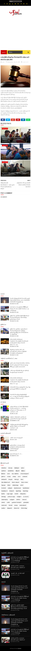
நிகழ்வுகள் (12, 490)
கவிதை (14, 476)
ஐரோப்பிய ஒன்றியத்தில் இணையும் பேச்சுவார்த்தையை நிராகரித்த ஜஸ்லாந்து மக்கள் (19, 317)
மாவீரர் (8, 502)
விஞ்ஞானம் (9, 508)
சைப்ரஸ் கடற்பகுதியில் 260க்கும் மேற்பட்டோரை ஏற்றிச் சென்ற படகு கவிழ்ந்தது (19, 308)
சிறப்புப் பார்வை (24, 482)
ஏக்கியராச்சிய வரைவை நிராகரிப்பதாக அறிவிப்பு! (13, 138)
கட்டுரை (9, 476)
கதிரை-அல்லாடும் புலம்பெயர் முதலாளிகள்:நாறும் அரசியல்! (18, 417)
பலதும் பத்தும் (10, 493)
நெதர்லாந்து (25, 490)
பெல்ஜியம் (19, 496)
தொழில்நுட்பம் (4, 490)
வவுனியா (3, 508)
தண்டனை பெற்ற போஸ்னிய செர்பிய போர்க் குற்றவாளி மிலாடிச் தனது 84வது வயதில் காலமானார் (20, 364)
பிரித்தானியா (23, 493)
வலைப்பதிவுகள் (23, 505)
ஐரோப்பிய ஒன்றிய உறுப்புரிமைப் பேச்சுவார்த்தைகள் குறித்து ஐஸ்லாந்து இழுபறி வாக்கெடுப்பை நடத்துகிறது (19, 331)
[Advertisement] (15, 32)
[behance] (18, 3)
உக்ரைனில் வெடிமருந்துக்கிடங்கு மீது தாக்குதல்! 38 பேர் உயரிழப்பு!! (20, 388)
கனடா (19, 476)
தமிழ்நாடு (10, 488)
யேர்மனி (10, 505)
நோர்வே (3, 493)
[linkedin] (13, 3)
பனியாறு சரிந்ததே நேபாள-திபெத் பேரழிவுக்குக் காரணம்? (19, 371)
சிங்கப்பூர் (17, 479)
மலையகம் (24, 499)
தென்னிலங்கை (26, 488)
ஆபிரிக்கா (3, 470)
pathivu (19, 648)
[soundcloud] (27, 3)
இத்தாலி (17, 470)
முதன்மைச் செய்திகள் (16, 502)
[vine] (21, 3)
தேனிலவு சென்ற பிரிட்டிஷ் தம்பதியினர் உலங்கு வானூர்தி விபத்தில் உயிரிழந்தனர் (18, 351)
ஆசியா (22, 467)
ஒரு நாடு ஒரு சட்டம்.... (16, 454)
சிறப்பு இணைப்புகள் (5, 482)
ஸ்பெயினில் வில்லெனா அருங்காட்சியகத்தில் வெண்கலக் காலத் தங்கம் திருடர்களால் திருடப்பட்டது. (19, 341)
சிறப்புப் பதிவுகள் (15, 482)
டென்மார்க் (3, 488)
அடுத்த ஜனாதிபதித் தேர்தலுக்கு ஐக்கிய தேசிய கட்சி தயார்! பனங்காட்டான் (19, 426)
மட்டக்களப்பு (26, 496)
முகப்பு (4, 52)
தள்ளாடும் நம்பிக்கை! (8, 156)
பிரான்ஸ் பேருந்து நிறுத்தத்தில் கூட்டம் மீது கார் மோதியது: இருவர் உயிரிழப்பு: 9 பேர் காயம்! (19, 396)
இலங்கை (3, 473)
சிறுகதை (3, 485)
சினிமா (8, 485)
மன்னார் (3, 502)
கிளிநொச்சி (4, 479)
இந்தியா (23, 470)
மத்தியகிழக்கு (4, 499)
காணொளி (25, 476)
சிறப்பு (22, 479)
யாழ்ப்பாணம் (25, 62)
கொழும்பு (10, 479)
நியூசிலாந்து (18, 490)
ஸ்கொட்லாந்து (24, 508)
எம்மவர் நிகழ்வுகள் (25, 473)
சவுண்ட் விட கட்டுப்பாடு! (17, 573)
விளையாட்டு (16, 508)
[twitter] (7, 3)
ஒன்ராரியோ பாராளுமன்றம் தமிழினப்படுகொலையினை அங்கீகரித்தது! (17, 446)
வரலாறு (16, 505)
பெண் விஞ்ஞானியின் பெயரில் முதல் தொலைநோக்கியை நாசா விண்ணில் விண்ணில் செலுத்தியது (20, 300)
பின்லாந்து (3, 496)
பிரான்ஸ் (16, 493)
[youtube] (10, 3)
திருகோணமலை (17, 488)
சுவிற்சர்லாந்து (15, 485)
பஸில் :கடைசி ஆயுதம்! (16, 437)
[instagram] (15, 3)
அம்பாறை (10, 467)
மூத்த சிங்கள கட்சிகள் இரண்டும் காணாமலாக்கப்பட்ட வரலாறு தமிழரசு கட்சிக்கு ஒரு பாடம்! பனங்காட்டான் (19, 408)
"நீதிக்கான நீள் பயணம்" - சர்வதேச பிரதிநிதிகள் (15, 173)
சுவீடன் (21, 485)
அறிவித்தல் (16, 467)
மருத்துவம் (12, 499)
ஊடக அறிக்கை (15, 473)
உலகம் (8, 473)
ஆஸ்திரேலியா (11, 470)
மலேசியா (18, 499)
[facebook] (4, 3)
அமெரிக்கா (3, 467)
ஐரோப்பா (3, 476)
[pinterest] (24, 3)
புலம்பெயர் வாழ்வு (11, 496)
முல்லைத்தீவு (26, 502)
